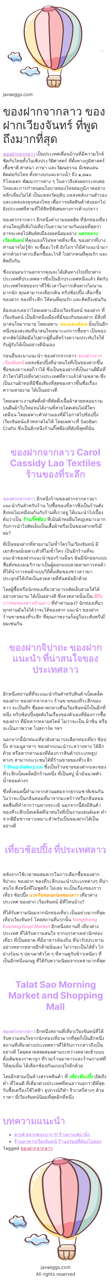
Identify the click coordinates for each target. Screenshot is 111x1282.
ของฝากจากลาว (36, 1148)
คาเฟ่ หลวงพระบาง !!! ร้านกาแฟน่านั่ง (52, 1134)
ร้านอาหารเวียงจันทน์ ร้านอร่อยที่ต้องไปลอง (57, 1141)
